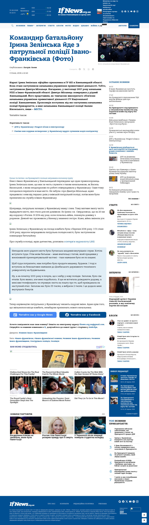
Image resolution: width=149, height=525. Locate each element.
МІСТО (38, 109)
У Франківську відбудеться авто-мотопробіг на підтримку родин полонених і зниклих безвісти (123, 150)
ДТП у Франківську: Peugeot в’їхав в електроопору (39, 127)
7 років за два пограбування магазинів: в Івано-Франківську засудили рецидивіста (125, 479)
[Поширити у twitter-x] (84, 69)
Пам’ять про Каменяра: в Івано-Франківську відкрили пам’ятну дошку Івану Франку (122, 171)
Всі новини (133, 199)
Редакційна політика (83, 504)
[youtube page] (131, 11)
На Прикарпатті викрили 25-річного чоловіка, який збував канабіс (124, 455)
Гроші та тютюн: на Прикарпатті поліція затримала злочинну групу (41, 178)
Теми (30, 26)
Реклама (102, 504)
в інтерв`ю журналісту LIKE (79, 241)
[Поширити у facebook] (80, 69)
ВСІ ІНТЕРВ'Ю (134, 272)
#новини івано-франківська (77, 338)
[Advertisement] (58, 157)
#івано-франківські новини (48, 338)
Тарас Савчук (123, 332)
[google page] (122, 11)
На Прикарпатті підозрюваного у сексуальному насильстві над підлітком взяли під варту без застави (123, 110)
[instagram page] (137, 11)
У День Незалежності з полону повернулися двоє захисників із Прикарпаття (125, 447)
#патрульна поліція (40, 341)
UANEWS (134, 26)
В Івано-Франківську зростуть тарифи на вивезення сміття (122, 90)
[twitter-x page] (128, 11)
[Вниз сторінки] (144, 520)
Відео (76, 26)
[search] (12, 25)
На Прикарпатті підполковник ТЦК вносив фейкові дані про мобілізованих (124, 99)
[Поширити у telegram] (93, 69)
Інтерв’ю (41, 26)
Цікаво (85, 26)
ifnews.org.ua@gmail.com (91, 324)
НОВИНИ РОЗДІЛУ (132, 414)
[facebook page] (125, 11)
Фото (68, 26)
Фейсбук (93, 327)
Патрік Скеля (30, 67)
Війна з (99, 25)
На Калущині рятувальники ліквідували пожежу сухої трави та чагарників (124, 192)
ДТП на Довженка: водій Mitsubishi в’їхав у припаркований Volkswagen (129, 180)
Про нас (51, 504)
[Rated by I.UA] (136, 509)
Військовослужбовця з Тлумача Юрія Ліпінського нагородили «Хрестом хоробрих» (122, 122)
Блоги (59, 26)
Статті (51, 26)
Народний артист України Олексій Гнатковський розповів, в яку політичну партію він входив (122, 302)
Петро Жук (122, 262)
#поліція (55, 341)
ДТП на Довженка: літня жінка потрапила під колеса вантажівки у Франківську (129, 160)
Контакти (64, 504)
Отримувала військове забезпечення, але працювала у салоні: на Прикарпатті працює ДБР (124, 431)
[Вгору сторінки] (144, 515)
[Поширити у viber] (88, 69)
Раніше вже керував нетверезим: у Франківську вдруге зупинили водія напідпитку (56, 131)
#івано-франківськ (24, 338)
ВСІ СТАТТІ (135, 204)
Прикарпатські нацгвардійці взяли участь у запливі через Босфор (124, 131)
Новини (20, 26)
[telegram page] (134, 11)
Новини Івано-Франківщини (33, 333)
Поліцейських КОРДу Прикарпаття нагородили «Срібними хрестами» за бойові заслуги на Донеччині (125, 463)
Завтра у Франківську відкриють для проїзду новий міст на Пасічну (123, 439)
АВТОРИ (123, 26)
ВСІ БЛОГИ (135, 315)
